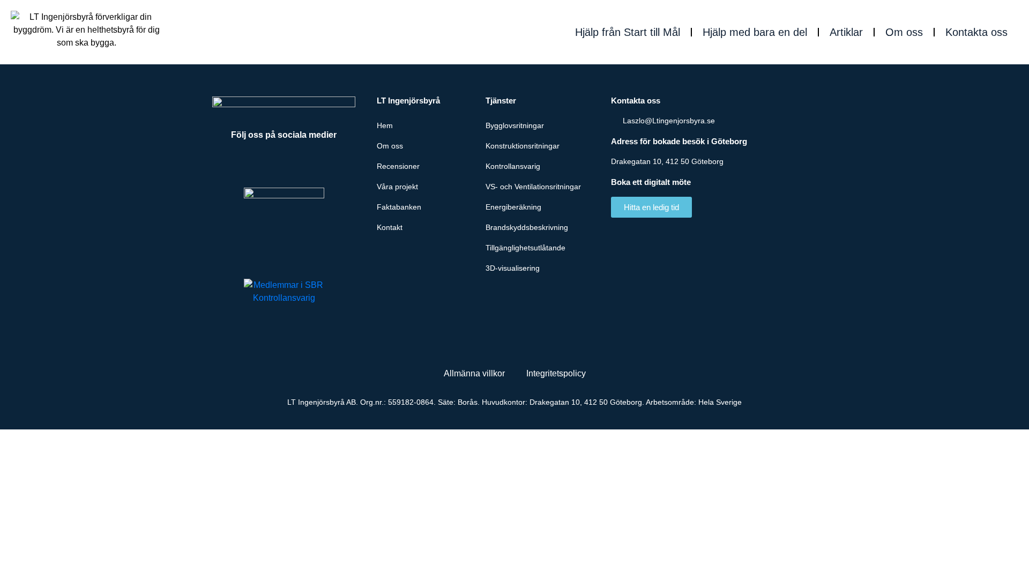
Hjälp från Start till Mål (627, 32)
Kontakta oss (976, 32)
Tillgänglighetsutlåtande (525, 247)
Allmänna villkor (474, 373)
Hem (385, 125)
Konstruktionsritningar (523, 146)
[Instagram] (313, 163)
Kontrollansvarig (513, 166)
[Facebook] (254, 163)
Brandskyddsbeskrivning (527, 227)
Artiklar (846, 32)
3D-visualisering (513, 268)
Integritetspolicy (556, 373)
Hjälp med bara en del (755, 32)
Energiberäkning (513, 207)
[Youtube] (284, 163)
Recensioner (398, 166)
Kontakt (389, 227)
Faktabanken (399, 207)
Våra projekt (397, 186)
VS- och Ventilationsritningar (533, 186)
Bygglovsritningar (515, 125)
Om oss (904, 32)
